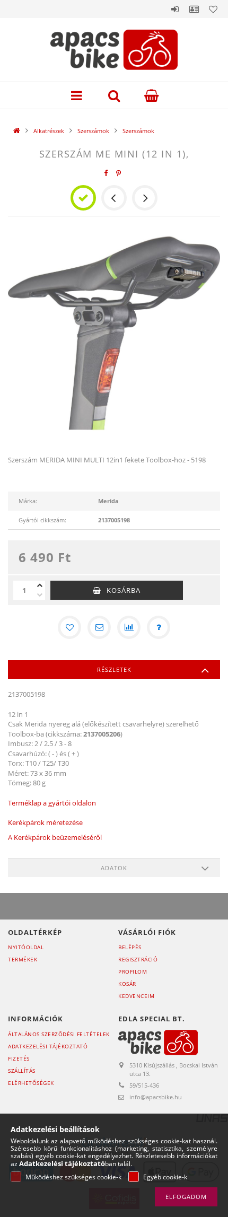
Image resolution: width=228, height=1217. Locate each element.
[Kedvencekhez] (69, 627)
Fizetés (19, 1058)
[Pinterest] (119, 173)
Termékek (22, 959)
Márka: (28, 501)
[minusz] (39, 595)
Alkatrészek (48, 131)
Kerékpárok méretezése (45, 822)
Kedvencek (213, 9)
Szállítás (22, 1070)
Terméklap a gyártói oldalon (52, 803)
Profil (194, 9)
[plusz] (39, 585)
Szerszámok (93, 131)
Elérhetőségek (31, 1083)
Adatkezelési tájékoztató (47, 1046)
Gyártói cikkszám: (42, 520)
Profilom (132, 971)
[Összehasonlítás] (129, 627)
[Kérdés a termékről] (158, 627)
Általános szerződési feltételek (59, 1034)
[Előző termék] (114, 198)
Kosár (127, 983)
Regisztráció (137, 959)
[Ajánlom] (99, 627)
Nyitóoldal (25, 947)
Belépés (175, 9)
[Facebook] (106, 173)
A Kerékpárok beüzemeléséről (55, 837)
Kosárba (124, 590)
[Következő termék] (144, 198)
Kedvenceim (136, 996)
